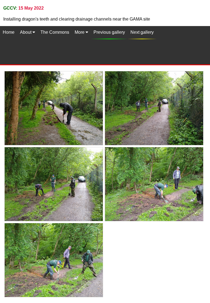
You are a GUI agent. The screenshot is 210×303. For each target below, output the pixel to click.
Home (8, 32)
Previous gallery (109, 32)
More (80, 32)
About (26, 32)
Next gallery (142, 32)
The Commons (54, 32)
